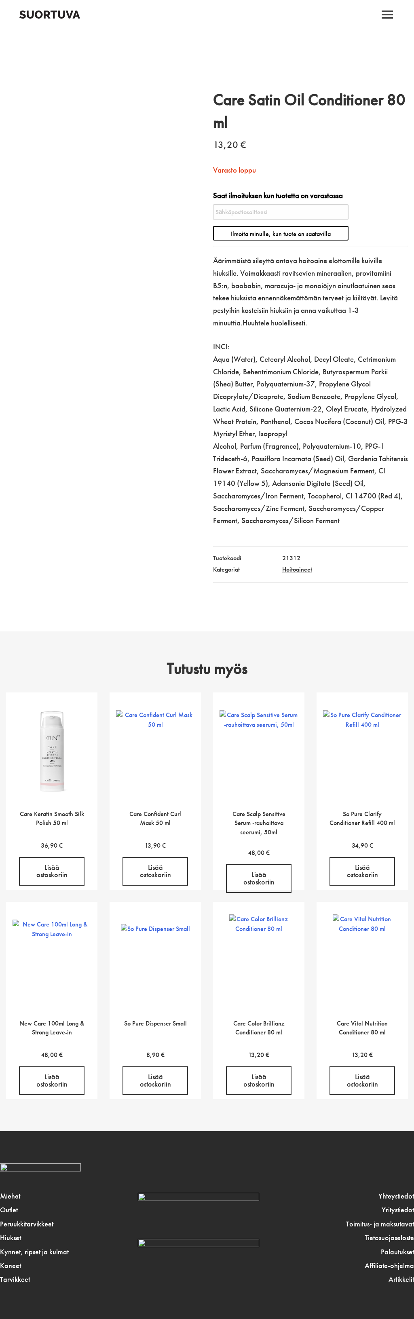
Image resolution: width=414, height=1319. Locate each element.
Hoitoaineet (297, 569)
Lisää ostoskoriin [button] (52, 871)
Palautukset (397, 1251)
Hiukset (10, 1237)
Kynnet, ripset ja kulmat (34, 1251)
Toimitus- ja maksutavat (380, 1224)
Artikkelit (401, 1279)
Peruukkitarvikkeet (26, 1224)
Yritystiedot (398, 1209)
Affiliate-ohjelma (389, 1265)
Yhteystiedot (396, 1196)
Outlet (9, 1209)
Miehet (10, 1196)
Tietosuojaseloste (389, 1237)
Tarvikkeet (15, 1279)
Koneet (10, 1265)
